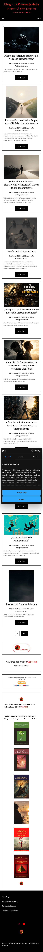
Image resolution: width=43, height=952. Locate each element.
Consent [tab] (8, 457)
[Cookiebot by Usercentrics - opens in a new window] (31, 451)
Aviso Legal (6, 897)
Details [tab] (21, 457)
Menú (39, 18)
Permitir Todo (22, 492)
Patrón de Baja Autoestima (21, 251)
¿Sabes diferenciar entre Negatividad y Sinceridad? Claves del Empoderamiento (21, 184)
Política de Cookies (9, 906)
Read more (21, 77)
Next (24, 633)
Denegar (21, 499)
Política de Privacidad (9, 901)
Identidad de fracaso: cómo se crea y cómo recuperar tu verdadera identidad (21, 365)
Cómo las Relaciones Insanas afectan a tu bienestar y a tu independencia (21, 425)
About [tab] (35, 457)
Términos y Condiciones (10, 910)
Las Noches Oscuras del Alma (21, 604)
